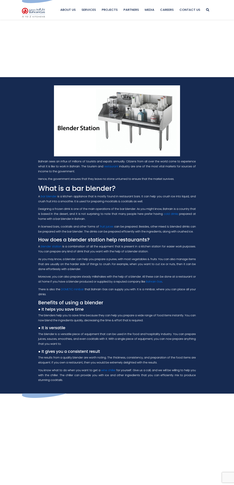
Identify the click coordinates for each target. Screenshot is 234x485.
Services (89, 10)
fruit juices (106, 227)
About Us (68, 10)
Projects (110, 10)
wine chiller (108, 370)
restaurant (111, 166)
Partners (131, 10)
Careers (167, 10)
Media (149, 10)
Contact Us (190, 10)
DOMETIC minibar (72, 289)
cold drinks (171, 214)
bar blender (49, 196)
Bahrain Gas (154, 282)
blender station (51, 246)
